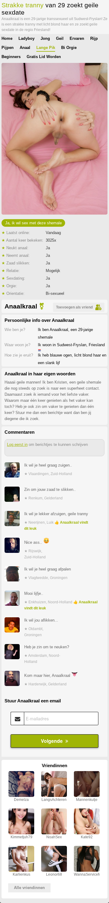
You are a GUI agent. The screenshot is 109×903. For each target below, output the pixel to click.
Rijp (94, 38)
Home (7, 38)
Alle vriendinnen (29, 887)
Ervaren (77, 38)
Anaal (25, 47)
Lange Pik (45, 47)
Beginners (11, 56)
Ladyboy (26, 38)
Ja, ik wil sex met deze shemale (33, 223)
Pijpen (8, 47)
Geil (60, 38)
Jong (45, 38)
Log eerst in (17, 444)
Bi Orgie (69, 47)
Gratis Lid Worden (44, 56)
